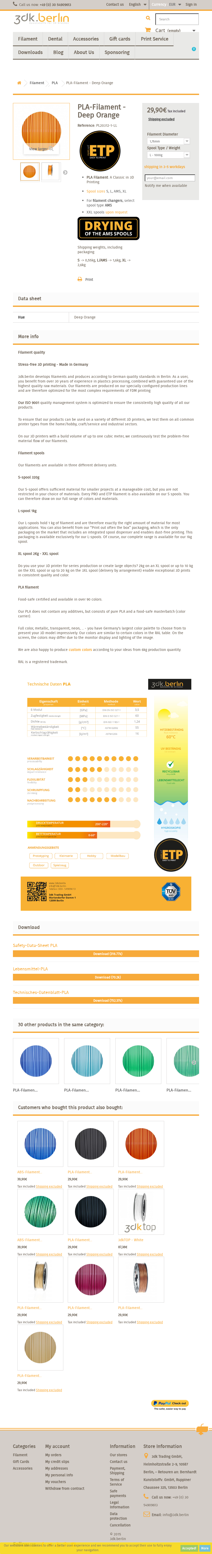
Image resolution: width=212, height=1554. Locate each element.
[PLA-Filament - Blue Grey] (87, 1061)
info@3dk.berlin (176, 1514)
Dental (55, 38)
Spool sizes (96, 191)
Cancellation (120, 1525)
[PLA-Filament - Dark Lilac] (91, 1280)
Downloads (30, 52)
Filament (27, 38)
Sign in (191, 4)
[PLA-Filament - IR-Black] (91, 1212)
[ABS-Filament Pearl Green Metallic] (40, 1212)
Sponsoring (117, 52)
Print (89, 279)
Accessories (86, 38)
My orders (53, 1454)
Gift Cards (21, 1461)
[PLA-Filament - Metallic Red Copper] (141, 1280)
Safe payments (118, 1493)
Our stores (118, 1454)
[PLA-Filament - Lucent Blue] (36, 1061)
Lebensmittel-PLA (30, 969)
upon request (116, 212)
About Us (84, 52)
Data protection (118, 1516)
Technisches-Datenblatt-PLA (41, 992)
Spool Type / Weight (164, 148)
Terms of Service (117, 1482)
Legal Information (119, 1505)
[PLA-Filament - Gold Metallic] (40, 1280)
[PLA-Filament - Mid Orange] (141, 1144)
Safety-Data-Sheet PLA (35, 945)
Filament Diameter (163, 134)
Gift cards (119, 38)
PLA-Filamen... (25, 1090)
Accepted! (189, 1548)
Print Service (154, 38)
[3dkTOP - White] (141, 1212)
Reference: (86, 125)
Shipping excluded (161, 119)
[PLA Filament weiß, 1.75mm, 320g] (30, 172)
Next (65, 172)
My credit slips (57, 1461)
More (205, 1548)
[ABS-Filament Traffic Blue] (40, 1144)
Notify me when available (166, 185)
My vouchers (55, 1481)
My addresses (56, 1468)
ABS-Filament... (29, 1172)
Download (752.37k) (107, 1000)
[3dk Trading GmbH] (41, 18)
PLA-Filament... (80, 1172)
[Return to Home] (19, 83)
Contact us (115, 4)
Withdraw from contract (64, 1488)
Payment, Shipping (117, 1471)
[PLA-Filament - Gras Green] (138, 1061)
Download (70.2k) (107, 977)
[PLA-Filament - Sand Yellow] (40, 1347)
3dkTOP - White (130, 1239)
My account (57, 1446)
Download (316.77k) (107, 953)
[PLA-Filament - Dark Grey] (91, 1144)
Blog (58, 52)
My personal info (59, 1475)
